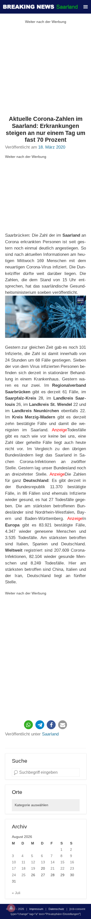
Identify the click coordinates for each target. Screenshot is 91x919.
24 (14, 875)
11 (23, 862)
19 (33, 868)
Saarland (50, 734)
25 (23, 875)
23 (72, 868)
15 (62, 862)
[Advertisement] (45, 70)
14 (53, 862)
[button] (28, 724)
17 (14, 868)
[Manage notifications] (11, 908)
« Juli (16, 893)
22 (62, 868)
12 (33, 862)
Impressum (36, 908)
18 (23, 868)
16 (72, 862)
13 (43, 862)
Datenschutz (56, 908)
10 (14, 862)
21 (53, 868)
